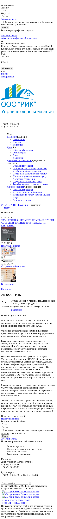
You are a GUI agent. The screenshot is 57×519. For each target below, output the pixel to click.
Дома (9, 147)
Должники (18, 158)
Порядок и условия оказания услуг (30, 176)
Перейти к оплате (10, 418)
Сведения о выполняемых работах (30, 173)
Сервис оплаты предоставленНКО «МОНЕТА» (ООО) (16, 501)
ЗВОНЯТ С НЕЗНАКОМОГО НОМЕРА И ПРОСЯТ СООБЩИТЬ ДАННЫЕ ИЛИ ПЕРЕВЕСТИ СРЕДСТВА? (27, 223)
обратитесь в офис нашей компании (19, 38)
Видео (16, 155)
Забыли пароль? (9, 19)
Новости (17, 142)
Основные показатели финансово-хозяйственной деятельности (30, 169)
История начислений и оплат (27, 192)
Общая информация (23, 150)
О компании (19, 139)
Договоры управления (24, 179)
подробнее (16, 310)
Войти (4, 73)
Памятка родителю (10, 246)
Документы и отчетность (19, 160)
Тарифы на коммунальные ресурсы (30, 184)
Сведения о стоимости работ (27, 181)
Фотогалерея (19, 152)
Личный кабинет (15, 187)
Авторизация (7, 76)
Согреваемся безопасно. (13, 266)
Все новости (7, 284)
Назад (7, 207)
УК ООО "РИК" (9, 205)
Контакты (18, 144)
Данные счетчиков (22, 200)
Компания (12, 137)
